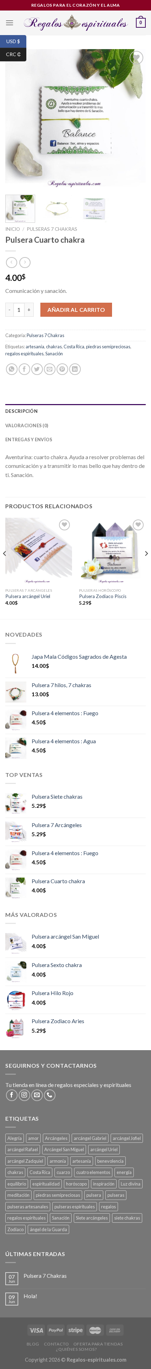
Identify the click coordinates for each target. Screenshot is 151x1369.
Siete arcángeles (92, 1218)
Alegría (14, 1138)
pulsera (93, 1195)
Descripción (21, 411)
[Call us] (49, 1095)
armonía (58, 1161)
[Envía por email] (49, 369)
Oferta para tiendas (98, 1344)
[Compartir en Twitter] (37, 369)
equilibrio (16, 1184)
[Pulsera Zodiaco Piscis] (112, 551)
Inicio (12, 229)
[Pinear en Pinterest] (62, 369)
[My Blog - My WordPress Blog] (75, 23)
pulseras (115, 1195)
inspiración (103, 1184)
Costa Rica (74, 346)
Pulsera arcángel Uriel (27, 596)
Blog (33, 1344)
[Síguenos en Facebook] (12, 1095)
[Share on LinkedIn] (75, 369)
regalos (108, 1206)
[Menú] (9, 22)
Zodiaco (15, 1229)
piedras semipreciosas (108, 346)
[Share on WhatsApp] (12, 369)
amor (33, 1138)
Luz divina (130, 1184)
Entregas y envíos (28, 439)
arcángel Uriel (104, 1149)
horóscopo (76, 1184)
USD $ (16, 41)
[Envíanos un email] (37, 1095)
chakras (54, 346)
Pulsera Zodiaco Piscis (102, 596)
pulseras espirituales (74, 1206)
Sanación (54, 353)
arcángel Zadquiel (25, 1161)
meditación (18, 1195)
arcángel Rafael (22, 1149)
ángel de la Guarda (48, 1229)
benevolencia (110, 1161)
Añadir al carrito (76, 309)
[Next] (134, 119)
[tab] (75, 411)
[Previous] (17, 119)
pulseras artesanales (27, 1206)
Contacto (56, 1344)
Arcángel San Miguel (64, 1149)
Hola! (30, 1296)
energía (124, 1172)
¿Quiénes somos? (76, 1349)
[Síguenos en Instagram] (24, 1095)
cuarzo (63, 1172)
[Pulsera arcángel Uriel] (38, 551)
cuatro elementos (93, 1172)
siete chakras (127, 1218)
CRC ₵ (16, 54)
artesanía (35, 346)
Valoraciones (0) (26, 425)
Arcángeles (56, 1138)
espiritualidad (46, 1184)
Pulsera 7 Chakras (45, 1275)
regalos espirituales (24, 353)
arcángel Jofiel (127, 1138)
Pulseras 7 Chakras (52, 229)
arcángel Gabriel (90, 1138)
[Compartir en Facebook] (24, 369)
